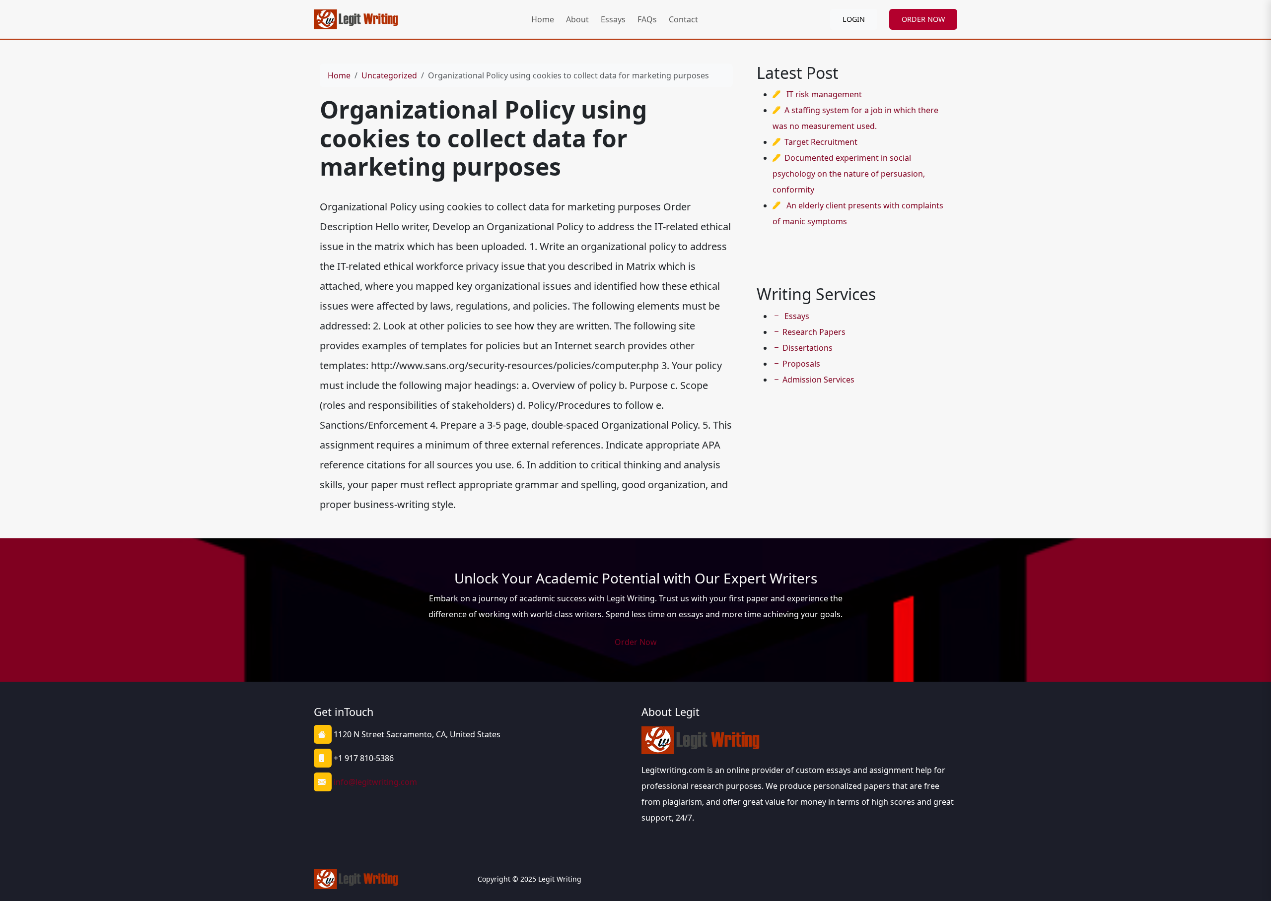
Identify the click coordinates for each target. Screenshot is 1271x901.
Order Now (636, 642)
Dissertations (807, 347)
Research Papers (814, 331)
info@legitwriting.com (375, 781)
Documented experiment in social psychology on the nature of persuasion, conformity (849, 173)
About (577, 19)
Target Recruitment (820, 141)
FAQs (647, 19)
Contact (683, 19)
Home (542, 19)
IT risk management (824, 94)
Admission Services (818, 379)
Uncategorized (389, 75)
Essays (613, 19)
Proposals (801, 363)
